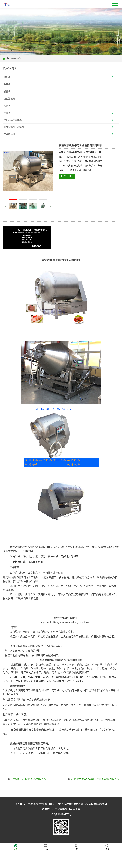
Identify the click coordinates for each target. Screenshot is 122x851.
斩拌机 (7, 91)
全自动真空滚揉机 (13, 120)
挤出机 (7, 77)
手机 (76, 849)
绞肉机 (7, 105)
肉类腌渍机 (9, 134)
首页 (8, 58)
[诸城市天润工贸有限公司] (6, 4)
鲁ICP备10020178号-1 (61, 814)
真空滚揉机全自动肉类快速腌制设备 (28, 779)
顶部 (107, 849)
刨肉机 (7, 113)
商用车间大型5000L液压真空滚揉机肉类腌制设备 (94, 779)
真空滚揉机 (17, 58)
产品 (46, 849)
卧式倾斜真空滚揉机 (14, 127)
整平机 (7, 84)
